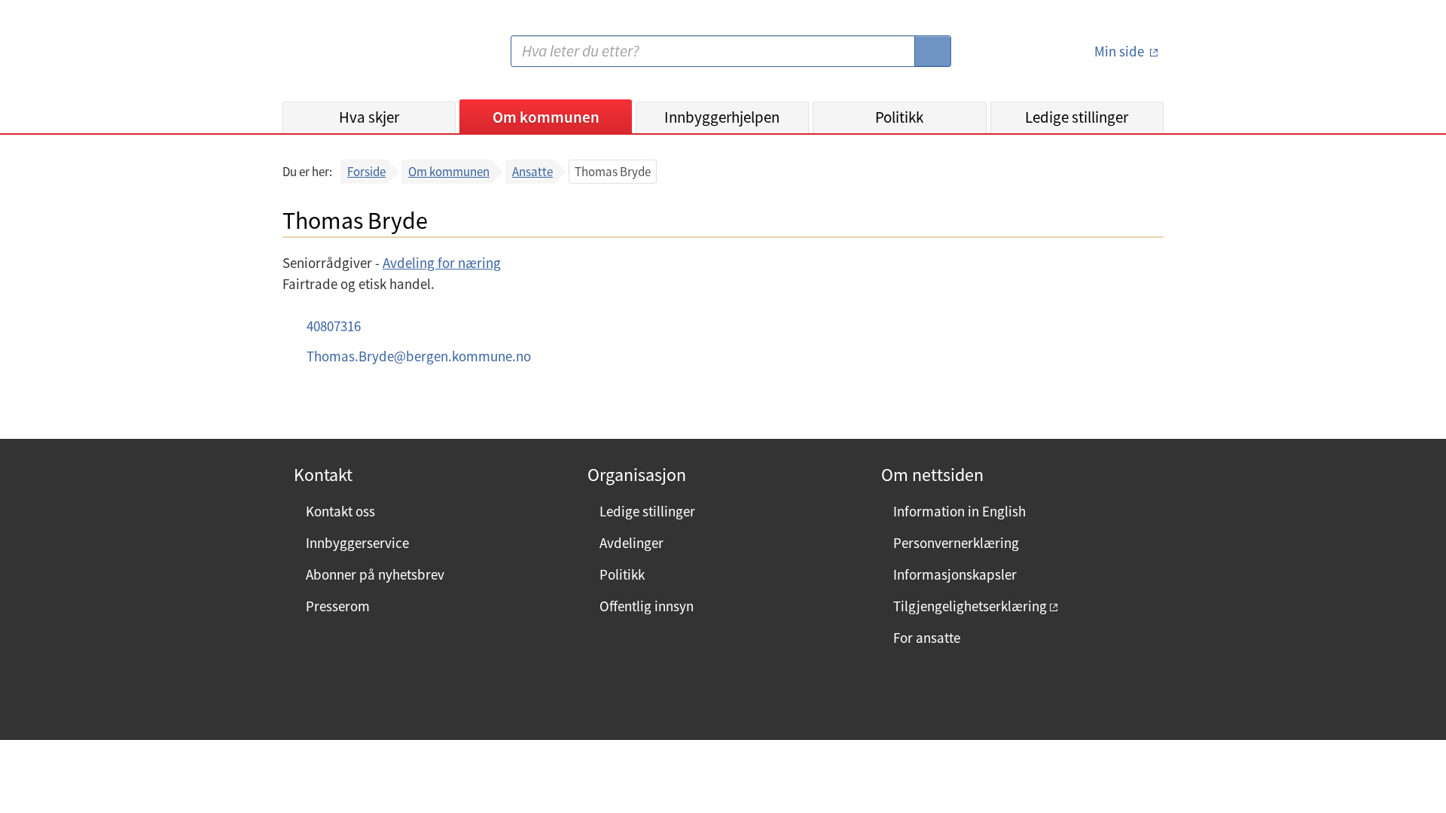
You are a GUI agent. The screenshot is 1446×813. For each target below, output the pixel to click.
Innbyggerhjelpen (721, 117)
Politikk (899, 117)
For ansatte (926, 638)
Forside (366, 171)
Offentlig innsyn (646, 606)
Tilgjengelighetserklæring (970, 606)
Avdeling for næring (442, 263)
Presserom (338, 606)
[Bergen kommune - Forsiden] (344, 57)
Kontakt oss (340, 511)
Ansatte (532, 171)
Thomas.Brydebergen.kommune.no (419, 356)
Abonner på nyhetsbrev (375, 574)
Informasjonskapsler (955, 574)
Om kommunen (546, 117)
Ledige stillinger (1076, 117)
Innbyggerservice (357, 543)
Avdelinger (631, 543)
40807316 (334, 326)
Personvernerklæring (956, 543)
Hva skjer (369, 117)
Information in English (959, 511)
